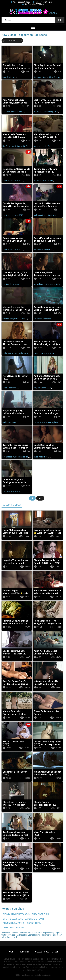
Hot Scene (38, 112)
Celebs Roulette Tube (46, 952)
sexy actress (15, 319)
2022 (4, 388)
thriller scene (49, 284)
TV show (6, 112)
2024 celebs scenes (10, 284)
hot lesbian (38, 284)
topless (55, 422)
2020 (4, 181)
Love (26, 353)
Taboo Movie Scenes (43, 2)
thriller (20, 353)
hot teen (14, 112)
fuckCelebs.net (27, 975)
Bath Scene (38, 250)
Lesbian (5, 319)
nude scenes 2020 (15, 181)
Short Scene (52, 215)
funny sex (47, 319)
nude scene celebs (20, 457)
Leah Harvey (48, 112)
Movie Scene (17, 146)
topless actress (40, 215)
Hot (20, 112)
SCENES (53, 13)
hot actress (49, 250)
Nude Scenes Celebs (21, 2)
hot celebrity (39, 146)
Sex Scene (38, 319)
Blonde (24, 319)
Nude (58, 284)
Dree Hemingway (9, 77)
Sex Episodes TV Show (34, 4)
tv (24, 112)
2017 (25, 146)
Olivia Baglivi (54, 77)
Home (10, 952)
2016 (56, 112)
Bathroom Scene (40, 77)
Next (40, 498)
